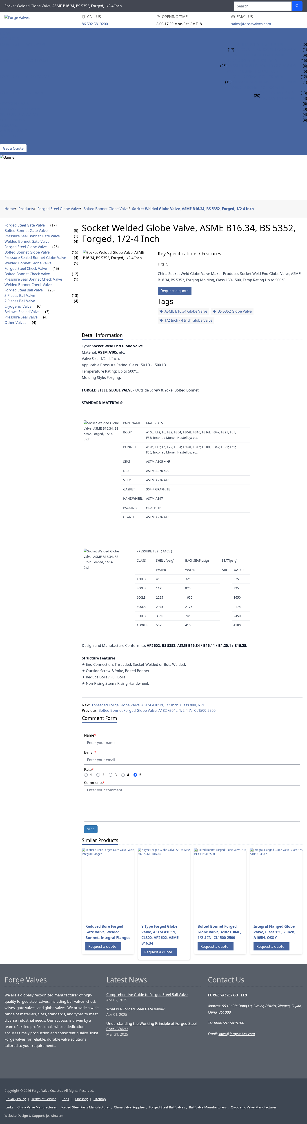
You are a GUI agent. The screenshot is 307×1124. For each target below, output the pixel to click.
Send (91, 829)
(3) (47, 311)
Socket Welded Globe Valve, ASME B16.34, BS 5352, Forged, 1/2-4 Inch (193, 208)
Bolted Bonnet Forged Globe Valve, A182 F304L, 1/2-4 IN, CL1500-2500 (157, 710)
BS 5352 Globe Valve (235, 311)
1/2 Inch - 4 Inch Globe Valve (188, 320)
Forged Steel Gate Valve (23, 44)
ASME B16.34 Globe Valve (186, 311)
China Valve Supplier (129, 1107)
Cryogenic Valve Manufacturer (253, 1107)
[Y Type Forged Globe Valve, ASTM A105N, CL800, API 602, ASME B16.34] (174, 884)
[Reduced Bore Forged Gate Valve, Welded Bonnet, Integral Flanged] (118, 884)
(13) (75, 295)
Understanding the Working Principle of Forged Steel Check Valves (151, 1026)
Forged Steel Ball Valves (167, 1107)
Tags (65, 1099)
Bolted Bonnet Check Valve (257, 76)
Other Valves (12, 119)
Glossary (81, 1099)
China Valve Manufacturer (37, 1107)
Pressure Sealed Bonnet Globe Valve (262, 65)
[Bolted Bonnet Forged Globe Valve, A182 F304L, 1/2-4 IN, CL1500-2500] (230, 884)
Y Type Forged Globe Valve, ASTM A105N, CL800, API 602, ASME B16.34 (160, 935)
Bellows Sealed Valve (20, 109)
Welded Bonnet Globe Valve (253, 71)
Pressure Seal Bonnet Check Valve (264, 82)
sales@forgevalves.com (251, 23)
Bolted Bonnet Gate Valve (259, 44)
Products (9, 38)
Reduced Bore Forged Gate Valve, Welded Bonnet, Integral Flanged (108, 932)
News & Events (14, 130)
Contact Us (11, 141)
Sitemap (99, 1099)
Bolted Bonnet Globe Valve (253, 60)
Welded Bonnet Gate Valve (259, 55)
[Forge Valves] (40, 20)
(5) (76, 230)
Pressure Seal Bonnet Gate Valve (265, 49)
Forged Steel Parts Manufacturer (85, 1107)
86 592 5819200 (95, 23)
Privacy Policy (16, 1099)
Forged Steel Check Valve (24, 76)
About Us (9, 136)
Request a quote (175, 290)
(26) (223, 65)
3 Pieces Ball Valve (277, 92)
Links (9, 1107)
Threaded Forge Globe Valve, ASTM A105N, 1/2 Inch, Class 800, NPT (148, 705)
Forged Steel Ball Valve (22, 92)
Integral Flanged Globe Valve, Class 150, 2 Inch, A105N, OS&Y (275, 932)
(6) (39, 306)
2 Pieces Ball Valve (277, 98)
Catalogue (10, 125)
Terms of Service (43, 1099)
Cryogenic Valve (15, 103)
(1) (76, 235)
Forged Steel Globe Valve (24, 60)
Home (5, 33)
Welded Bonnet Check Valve (258, 87)
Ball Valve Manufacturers (208, 1107)
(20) (257, 95)
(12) (75, 273)
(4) (76, 241)
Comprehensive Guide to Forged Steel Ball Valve (147, 994)
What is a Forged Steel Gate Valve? (135, 1009)
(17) (231, 49)
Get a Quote (13, 148)
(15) (228, 82)
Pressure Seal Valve (19, 114)
